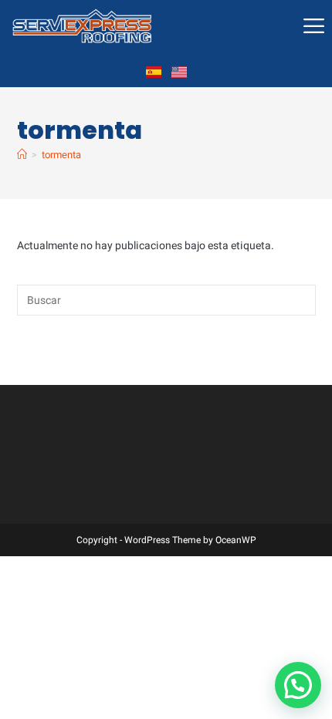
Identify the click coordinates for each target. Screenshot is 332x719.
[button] (298, 685)
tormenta (61, 154)
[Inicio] (22, 154)
